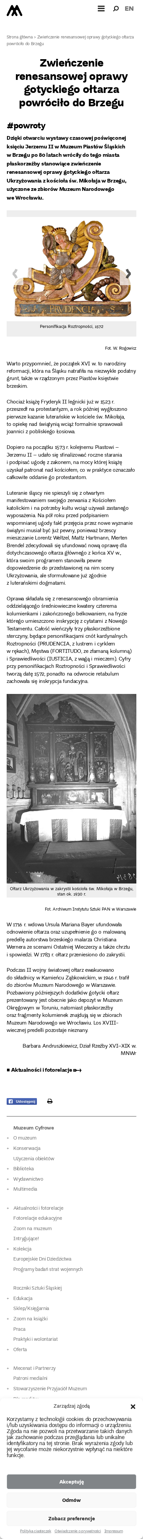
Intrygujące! (26, 1239)
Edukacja (23, 1299)
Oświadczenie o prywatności (78, 1531)
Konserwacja (27, 1149)
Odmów (71, 1500)
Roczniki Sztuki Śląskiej (37, 1288)
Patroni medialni (30, 1379)
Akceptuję (71, 1481)
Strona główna (20, 37)
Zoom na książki (30, 1319)
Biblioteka (23, 1169)
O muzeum (25, 1138)
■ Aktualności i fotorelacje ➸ (44, 1069)
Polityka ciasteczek (35, 1531)
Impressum (113, 1531)
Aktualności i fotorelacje (38, 1208)
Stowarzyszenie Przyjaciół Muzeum (50, 1389)
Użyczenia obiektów (34, 1159)
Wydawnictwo (28, 1179)
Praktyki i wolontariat (35, 1339)
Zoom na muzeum (32, 1229)
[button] (133, 1406)
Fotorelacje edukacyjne (37, 1218)
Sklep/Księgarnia (31, 1309)
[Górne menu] (101, 8)
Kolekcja (22, 1249)
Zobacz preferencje (71, 1518)
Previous (15, 273)
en (129, 8)
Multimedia (25, 1189)
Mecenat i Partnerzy (34, 1369)
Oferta (20, 1350)
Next (128, 273)
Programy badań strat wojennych (48, 1270)
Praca (19, 1329)
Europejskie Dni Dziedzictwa (42, 1259)
